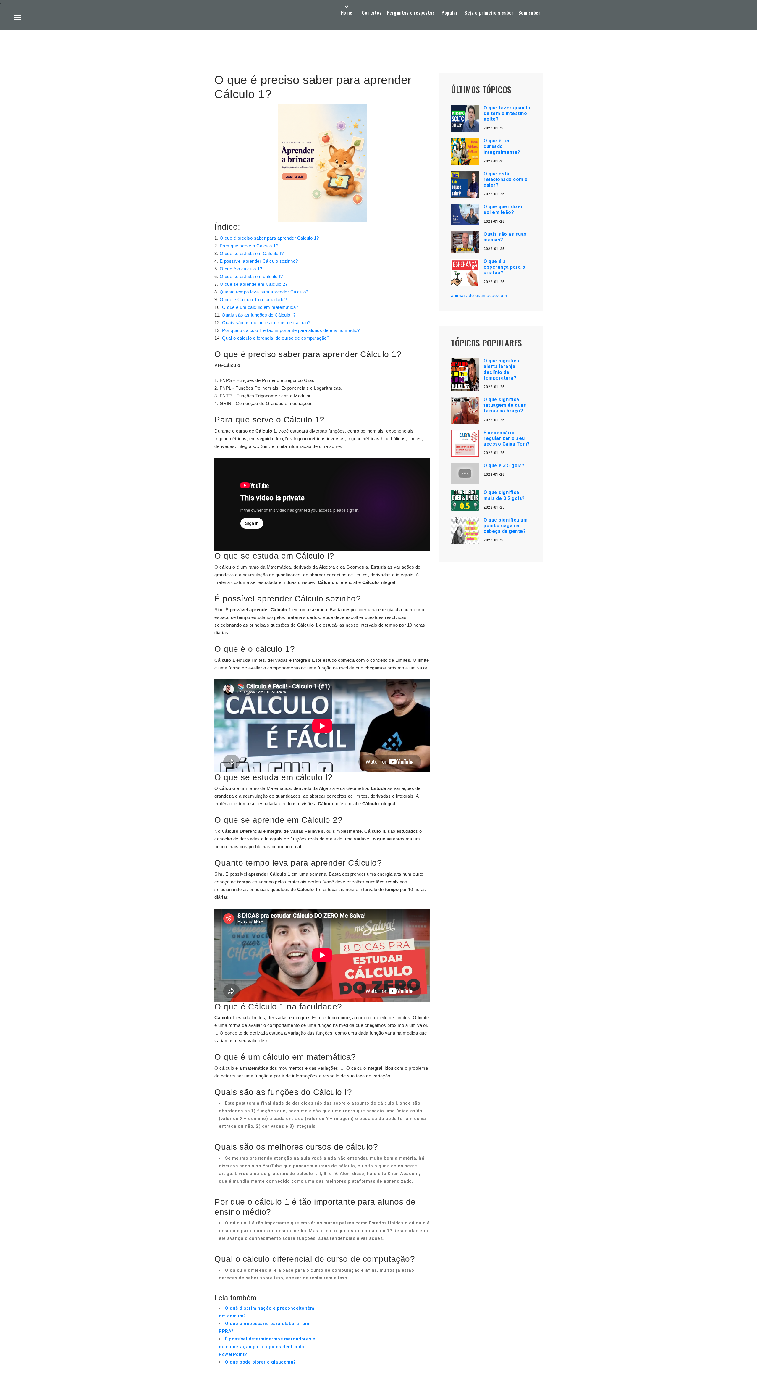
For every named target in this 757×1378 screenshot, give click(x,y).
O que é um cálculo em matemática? (260, 307)
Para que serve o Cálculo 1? (249, 245)
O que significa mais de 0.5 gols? (504, 495)
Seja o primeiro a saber (489, 12)
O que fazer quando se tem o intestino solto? (506, 113)
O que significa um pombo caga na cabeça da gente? (505, 525)
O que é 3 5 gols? (504, 465)
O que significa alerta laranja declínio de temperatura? (501, 369)
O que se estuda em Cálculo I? (252, 253)
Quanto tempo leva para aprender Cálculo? (264, 291)
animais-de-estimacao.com (479, 295)
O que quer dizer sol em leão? (503, 209)
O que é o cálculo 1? (241, 268)
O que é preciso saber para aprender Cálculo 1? (269, 238)
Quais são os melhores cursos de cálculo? (266, 322)
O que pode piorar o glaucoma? (260, 1362)
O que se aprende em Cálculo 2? (254, 284)
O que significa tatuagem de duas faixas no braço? (504, 405)
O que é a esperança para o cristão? (504, 267)
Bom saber (529, 12)
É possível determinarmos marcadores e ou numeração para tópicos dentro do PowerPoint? (267, 1346)
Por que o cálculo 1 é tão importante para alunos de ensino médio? (291, 330)
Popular (449, 12)
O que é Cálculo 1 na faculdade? (253, 299)
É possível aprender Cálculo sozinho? (259, 261)
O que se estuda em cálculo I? (251, 276)
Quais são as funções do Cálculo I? (258, 314)
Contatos (371, 12)
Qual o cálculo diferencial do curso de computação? (275, 338)
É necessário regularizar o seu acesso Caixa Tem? (506, 438)
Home (346, 12)
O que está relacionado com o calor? (505, 179)
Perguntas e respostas (411, 12)
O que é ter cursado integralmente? (501, 146)
